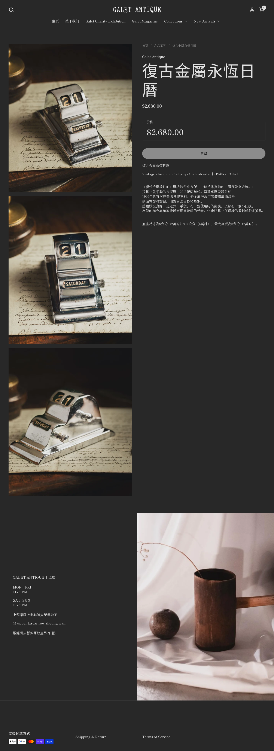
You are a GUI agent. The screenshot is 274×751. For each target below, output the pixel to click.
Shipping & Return (91, 736)
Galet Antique (153, 56)
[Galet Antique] (137, 9)
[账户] (252, 9)
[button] (11, 9)
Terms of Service (156, 736)
